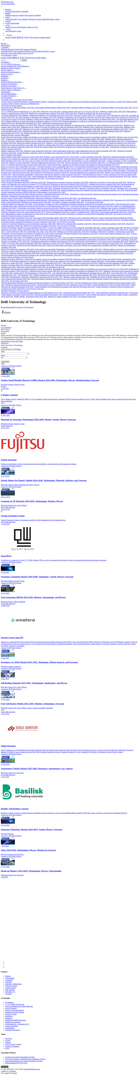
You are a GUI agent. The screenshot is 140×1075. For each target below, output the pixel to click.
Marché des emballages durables (98, 279)
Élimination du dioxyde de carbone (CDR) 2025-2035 (69, 184)
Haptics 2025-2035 (98, 261)
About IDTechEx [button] (7, 51)
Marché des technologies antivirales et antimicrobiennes (28, 200)
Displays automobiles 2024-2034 (57, 212)
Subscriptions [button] (5, 45)
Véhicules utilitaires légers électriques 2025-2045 (48, 163)
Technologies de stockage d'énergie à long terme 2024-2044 (85, 145)
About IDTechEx (11, 19)
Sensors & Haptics (11, 1026)
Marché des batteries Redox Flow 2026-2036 (50, 147)
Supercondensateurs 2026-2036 (64, 151)
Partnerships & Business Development (93, 102)
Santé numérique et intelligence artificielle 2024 (97, 200)
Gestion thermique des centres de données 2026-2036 (115, 253)
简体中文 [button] (15, 58)
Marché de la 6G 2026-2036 (51, 111)
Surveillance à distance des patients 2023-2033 (68, 202)
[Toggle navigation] (2, 6)
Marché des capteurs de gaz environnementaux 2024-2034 (70, 261)
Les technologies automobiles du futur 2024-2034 (91, 167)
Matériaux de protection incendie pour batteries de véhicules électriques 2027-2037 (91, 165)
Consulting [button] (4, 47)
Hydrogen (4, 78)
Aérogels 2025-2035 (103, 115)
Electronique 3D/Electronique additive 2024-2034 (53, 108)
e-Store (28, 27)
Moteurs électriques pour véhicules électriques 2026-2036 (85, 163)
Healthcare (4, 76)
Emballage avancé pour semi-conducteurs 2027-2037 (27, 212)
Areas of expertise (15, 100)
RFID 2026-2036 (71, 113)
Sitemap (8, 1042)
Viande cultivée (18, 198)
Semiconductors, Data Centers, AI (12, 88)
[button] (8, 9)
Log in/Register (10, 31)
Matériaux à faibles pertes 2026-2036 (113, 111)
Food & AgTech (6, 74)
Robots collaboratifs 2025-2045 (29, 230)
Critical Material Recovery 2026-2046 (73, 119)
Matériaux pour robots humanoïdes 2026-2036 (73, 232)
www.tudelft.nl (6, 327)
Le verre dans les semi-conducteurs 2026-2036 (112, 241)
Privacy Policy (10, 1044)
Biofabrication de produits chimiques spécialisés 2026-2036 (67, 182)
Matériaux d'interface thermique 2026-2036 (73, 133)
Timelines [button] (33, 49)
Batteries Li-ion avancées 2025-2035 (57, 157)
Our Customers (23, 19)
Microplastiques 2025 (25, 275)
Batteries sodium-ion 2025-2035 (12, 151)
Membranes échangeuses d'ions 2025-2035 (57, 123)
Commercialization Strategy (37, 102)
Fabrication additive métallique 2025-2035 (86, 108)
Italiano (48, 37)
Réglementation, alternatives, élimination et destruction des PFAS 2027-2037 (50, 198)
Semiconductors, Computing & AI (17, 1024)
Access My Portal (16, 341)
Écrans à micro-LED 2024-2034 (55, 214)
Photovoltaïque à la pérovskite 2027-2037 (51, 192)
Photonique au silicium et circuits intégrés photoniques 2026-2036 (90, 214)
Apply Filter (5, 362)
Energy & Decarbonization (10, 72)
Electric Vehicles (6, 70)
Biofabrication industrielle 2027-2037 (29, 123)
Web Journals (29, 15)
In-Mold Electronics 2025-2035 (47, 220)
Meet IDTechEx (48, 19)
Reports (8, 11)
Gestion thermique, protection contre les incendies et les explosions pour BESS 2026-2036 (48, 153)
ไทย (31, 37)
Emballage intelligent (85, 113)
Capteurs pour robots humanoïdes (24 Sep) (20, 1057)
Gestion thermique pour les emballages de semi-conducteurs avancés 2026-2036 (68, 253)
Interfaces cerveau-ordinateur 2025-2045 (88, 259)
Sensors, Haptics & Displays (11, 90)
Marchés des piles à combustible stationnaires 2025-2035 (49, 194)
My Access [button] (9, 53)
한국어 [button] (22, 58)
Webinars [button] (4, 49)
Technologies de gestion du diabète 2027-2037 (64, 200)
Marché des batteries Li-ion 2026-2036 (122, 143)
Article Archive (10, 988)
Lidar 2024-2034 (50, 232)
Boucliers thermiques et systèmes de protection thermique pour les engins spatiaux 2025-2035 (95, 121)
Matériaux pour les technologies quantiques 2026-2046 (81, 129)
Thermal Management (8, 94)
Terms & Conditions (12, 1046)
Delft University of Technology (22, 307)
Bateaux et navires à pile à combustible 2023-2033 (18, 167)
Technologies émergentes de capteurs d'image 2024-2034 (29, 261)
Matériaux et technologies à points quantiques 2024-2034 (81, 131)
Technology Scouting (114, 102)
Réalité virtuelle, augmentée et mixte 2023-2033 (30, 297)
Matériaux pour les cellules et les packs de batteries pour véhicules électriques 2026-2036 (52, 127)
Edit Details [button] (17, 53)
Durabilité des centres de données (81, 194)
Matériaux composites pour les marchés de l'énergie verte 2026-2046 (82, 117)
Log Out (35, 27)
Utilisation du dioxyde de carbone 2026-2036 (104, 184)
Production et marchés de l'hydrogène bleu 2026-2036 (108, 182)
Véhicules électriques (54, 165)
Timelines (37, 15)
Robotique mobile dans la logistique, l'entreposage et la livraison (112, 232)
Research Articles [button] (14, 49)
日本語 (13, 37)
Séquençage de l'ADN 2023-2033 (126, 200)
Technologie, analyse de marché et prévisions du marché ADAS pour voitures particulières (81, 171)
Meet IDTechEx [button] (43, 51)
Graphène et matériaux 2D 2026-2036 (49, 121)
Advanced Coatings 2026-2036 (85, 115)
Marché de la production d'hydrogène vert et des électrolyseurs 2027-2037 (44, 206)
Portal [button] (3, 53)
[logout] (13, 1071)
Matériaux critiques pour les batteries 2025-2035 (43, 119)
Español (42, 37)
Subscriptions (15, 11)
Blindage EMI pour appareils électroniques (20, 121)
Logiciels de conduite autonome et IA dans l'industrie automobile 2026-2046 (74, 228)
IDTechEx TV (10, 992)
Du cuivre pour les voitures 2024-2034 (35, 161)
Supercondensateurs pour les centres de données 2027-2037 (96, 151)
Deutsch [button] (32, 58)
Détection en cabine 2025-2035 (53, 243)
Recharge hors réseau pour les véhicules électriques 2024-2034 (27, 171)
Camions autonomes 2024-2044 (91, 157)
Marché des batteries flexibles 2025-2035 (31, 143)
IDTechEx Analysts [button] (31, 51)
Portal (7, 27)
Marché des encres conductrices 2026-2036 (121, 117)
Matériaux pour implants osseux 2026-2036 (36, 202)
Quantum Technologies (9, 84)
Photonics (4, 80)
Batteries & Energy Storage (10, 68)
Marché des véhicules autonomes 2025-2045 (118, 157)
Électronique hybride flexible (26, 220)
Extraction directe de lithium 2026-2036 (101, 119)
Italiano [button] (43, 58)
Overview (8, 1038)
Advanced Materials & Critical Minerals (14, 66)
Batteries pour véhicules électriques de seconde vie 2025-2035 (87, 147)
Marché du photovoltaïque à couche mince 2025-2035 (33, 186)
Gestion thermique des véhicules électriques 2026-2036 (51, 176)
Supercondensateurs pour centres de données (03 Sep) (23, 1061)
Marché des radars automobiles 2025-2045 (32, 228)
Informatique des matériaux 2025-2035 (114, 129)
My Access (13, 27)
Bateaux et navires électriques (20, 163)
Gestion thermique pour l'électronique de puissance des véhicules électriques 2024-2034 (101, 176)
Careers (57, 19)
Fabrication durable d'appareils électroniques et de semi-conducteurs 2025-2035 (28, 222)
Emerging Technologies (13, 984)
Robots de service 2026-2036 (32, 235)
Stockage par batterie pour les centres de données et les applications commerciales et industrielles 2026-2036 (53, 141)
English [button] (3, 58)
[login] (14, 1073)
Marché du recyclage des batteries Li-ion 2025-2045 (19, 125)
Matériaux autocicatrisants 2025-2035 (76, 277)
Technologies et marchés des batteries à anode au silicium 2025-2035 (57, 174)
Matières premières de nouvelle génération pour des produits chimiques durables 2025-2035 (93, 190)
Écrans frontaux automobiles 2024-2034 (123, 167)
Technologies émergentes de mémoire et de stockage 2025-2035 (53, 241)
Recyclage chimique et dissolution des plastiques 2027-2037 (36, 117)
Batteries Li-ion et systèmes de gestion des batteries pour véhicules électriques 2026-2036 (77, 143)
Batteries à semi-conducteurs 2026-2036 (38, 151)
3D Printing (5, 62)
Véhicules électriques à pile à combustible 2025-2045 (55, 167)
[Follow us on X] (72, 922)
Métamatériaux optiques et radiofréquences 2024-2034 (41, 131)
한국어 (26, 37)
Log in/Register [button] (6, 55)
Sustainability (5, 92)
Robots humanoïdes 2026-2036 (108, 230)
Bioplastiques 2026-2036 (120, 115)
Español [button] (38, 58)
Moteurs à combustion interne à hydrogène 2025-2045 (98, 188)
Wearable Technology (8, 96)
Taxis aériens (75, 157)
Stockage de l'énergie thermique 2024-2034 (25, 196)
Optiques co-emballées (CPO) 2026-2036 (84, 212)
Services (4, 102)
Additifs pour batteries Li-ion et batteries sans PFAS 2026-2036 (51, 115)
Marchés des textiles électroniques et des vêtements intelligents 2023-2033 (60, 295)
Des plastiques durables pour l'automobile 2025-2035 (39, 133)
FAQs (7, 1048)
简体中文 (20, 37)
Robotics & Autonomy (9, 86)
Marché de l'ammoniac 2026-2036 (35, 182)
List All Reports (6, 98)
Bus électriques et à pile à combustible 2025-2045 (88, 161)
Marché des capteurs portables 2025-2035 (31, 267)
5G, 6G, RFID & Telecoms (10, 64)
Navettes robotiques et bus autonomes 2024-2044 (87, 172)
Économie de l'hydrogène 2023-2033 (66, 188)
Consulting (24, 11)
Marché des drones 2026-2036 (60, 161)
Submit (24, 60)
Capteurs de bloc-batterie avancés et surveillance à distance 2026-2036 (91, 137)
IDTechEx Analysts (35, 19)
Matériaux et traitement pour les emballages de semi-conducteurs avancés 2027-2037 (93, 125)
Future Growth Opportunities (17, 102)
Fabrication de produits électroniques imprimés (75, 220)
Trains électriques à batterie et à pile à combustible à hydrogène (85, 159)
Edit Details (22, 27)
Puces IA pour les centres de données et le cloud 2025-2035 (83, 237)
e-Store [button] (24, 53)
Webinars (8, 15)
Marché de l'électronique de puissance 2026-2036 (52, 172)
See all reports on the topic (102, 113)
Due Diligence (127, 102)
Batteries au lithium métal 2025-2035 (51, 145)
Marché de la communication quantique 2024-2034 (47, 113)
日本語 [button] (9, 58)
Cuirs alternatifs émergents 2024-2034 (65, 273)
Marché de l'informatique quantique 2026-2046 (109, 224)
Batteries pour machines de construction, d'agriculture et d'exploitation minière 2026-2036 (73, 139)
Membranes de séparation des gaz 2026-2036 (98, 186)
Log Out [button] (30, 53)
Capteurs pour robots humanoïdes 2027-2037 (114, 234)
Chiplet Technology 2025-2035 (126, 239)
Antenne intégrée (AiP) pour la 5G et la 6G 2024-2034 (80, 111)
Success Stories (27, 100)
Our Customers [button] (18, 51)
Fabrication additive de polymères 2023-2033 (117, 108)
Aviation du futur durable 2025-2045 (18, 176)
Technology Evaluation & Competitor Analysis (64, 102)
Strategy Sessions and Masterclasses (26, 104)
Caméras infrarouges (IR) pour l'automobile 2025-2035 (25, 232)
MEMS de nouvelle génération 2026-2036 (31, 245)
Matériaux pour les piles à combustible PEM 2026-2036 (42, 129)
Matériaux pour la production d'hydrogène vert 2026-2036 (103, 127)
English (7, 37)
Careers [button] (52, 51)
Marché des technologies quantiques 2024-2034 (40, 226)
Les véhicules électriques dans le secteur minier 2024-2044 (26, 165)
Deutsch (36, 37)
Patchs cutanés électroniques (11, 202)
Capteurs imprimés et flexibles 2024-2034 (106, 220)
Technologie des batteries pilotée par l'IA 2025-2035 (24, 139)
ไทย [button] (26, 58)
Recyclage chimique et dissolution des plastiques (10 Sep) (25, 1059)
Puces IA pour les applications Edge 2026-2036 (121, 237)
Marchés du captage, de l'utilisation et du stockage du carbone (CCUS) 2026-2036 (99, 269)
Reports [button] (3, 43)
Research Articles (18, 15)
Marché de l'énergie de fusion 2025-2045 (67, 186)
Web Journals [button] (25, 49)
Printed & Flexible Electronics (11, 82)
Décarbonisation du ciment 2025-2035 (38, 273)
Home (3, 307)
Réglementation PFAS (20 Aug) (16, 1063)
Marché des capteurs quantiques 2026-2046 (39, 265)
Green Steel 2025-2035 (44, 188)
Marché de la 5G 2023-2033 (31, 111)
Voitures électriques (119, 171)
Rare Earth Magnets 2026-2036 (112, 131)
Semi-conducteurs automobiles (22, 174)
